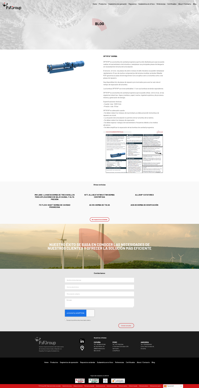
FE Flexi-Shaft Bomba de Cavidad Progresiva (54, 206)
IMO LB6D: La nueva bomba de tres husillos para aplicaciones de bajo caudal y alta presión (55, 197)
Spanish (170, 386)
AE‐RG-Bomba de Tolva (99, 205)
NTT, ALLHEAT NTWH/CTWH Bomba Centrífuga (99, 196)
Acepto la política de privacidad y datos (79, 320)
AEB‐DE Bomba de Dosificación (144, 205)
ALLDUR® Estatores (144, 195)
